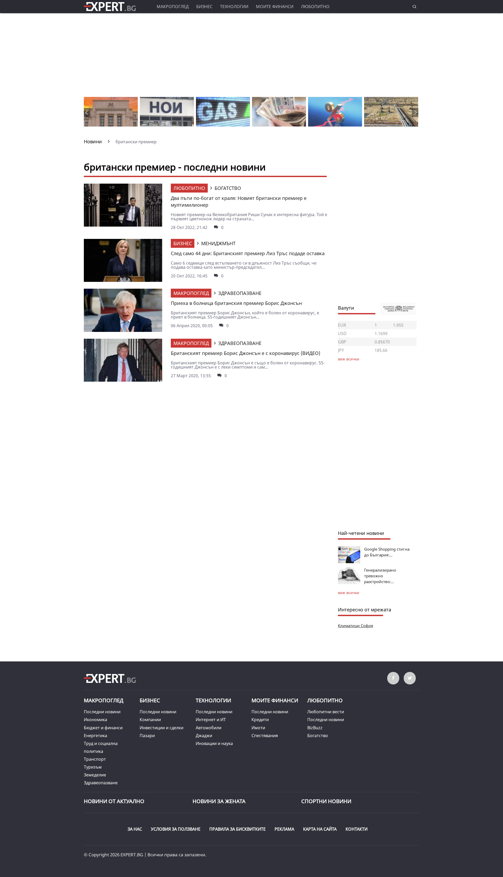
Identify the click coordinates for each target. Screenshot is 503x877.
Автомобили (208, 728)
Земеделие (95, 775)
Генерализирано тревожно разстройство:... (380, 575)
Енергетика (95, 735)
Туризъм (93, 767)
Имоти (258, 728)
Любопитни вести (325, 712)
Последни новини (102, 712)
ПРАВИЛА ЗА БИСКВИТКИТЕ (237, 829)
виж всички (348, 592)
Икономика (95, 719)
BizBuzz (314, 728)
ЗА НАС (135, 829)
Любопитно (315, 6)
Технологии (234, 6)
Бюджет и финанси (103, 728)
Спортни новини (326, 801)
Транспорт (95, 759)
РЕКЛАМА (284, 829)
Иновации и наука (214, 743)
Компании (150, 719)
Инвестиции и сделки (161, 728)
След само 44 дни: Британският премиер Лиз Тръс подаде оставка (248, 253)
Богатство (317, 735)
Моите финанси (274, 6)
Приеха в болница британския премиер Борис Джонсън (236, 303)
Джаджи (204, 735)
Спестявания (265, 735)
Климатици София (355, 625)
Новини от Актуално (114, 801)
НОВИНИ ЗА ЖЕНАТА (219, 801)
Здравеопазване (101, 783)
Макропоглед (173, 6)
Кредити (260, 719)
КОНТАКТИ (357, 829)
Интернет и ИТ (211, 719)
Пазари (147, 735)
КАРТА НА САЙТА (320, 829)
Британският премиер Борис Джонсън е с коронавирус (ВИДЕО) (245, 353)
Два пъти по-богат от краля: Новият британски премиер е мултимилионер (239, 201)
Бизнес (204, 6)
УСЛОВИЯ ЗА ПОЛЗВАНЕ (175, 829)
